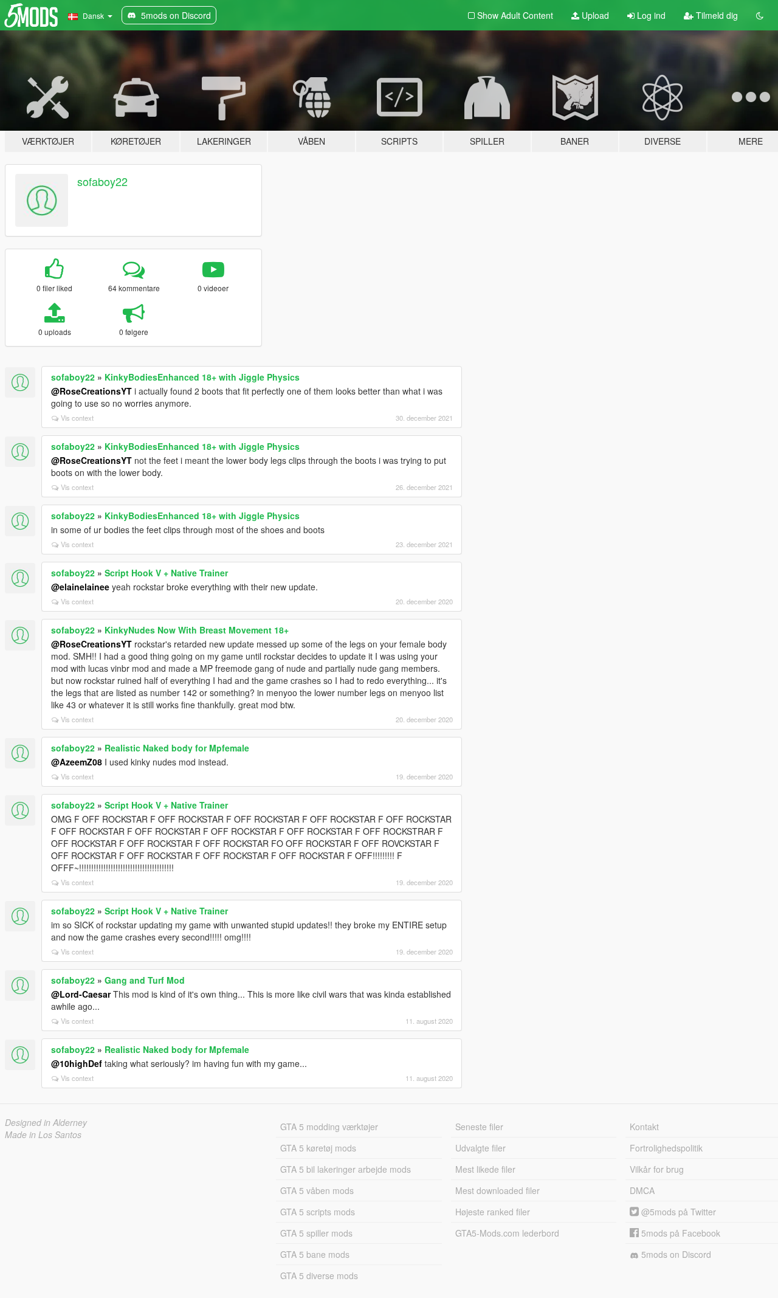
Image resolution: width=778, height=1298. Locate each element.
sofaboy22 (102, 181)
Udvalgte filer (480, 1148)
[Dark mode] (760, 15)
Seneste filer (479, 1126)
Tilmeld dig (716, 15)
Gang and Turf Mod (145, 980)
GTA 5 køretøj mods (318, 1148)
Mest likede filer (485, 1169)
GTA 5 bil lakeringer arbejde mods (345, 1169)
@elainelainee (80, 587)
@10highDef (76, 1063)
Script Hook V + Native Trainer (166, 573)
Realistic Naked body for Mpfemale (177, 748)
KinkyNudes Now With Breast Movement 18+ (197, 630)
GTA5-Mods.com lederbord (507, 1233)
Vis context (77, 418)
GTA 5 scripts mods (317, 1212)
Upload (594, 15)
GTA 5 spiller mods (316, 1233)
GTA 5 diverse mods (319, 1275)
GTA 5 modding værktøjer (329, 1126)
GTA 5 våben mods (317, 1190)
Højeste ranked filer (492, 1212)
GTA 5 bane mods (314, 1254)
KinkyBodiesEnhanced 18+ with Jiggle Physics (202, 377)
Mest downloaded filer (497, 1190)
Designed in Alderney (46, 1122)
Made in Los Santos (43, 1134)
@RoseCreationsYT (91, 391)
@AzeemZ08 (76, 762)
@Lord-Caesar (81, 994)
